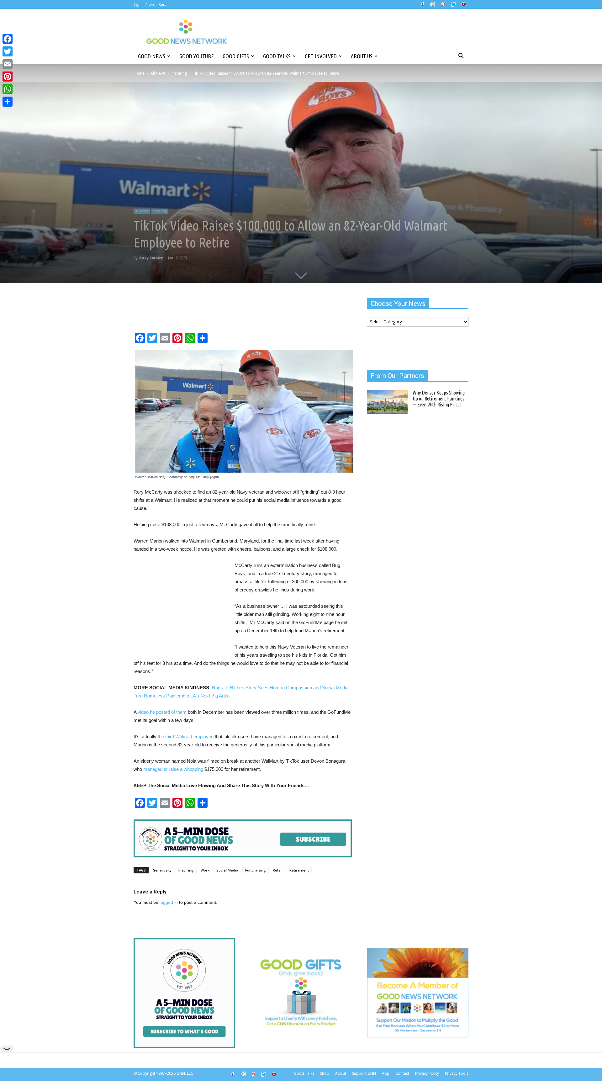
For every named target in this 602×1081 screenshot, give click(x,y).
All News (158, 73)
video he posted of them (162, 712)
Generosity (162, 870)
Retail (278, 870)
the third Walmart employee (186, 736)
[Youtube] (463, 4)
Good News (151, 56)
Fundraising (255, 870)
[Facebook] (422, 4)
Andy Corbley (151, 257)
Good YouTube (196, 56)
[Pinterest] (443, 4)
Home (139, 73)
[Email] (7, 64)
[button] (460, 56)
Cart (162, 4)
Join (151, 4)
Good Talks (277, 56)
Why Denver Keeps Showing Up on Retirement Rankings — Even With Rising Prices (439, 398)
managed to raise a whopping (173, 769)
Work (205, 870)
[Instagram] (432, 4)
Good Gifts (236, 56)
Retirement (299, 870)
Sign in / (140, 4)
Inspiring (179, 73)
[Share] (7, 101)
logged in (169, 902)
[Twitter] (453, 4)
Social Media (227, 870)
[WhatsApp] (7, 89)
